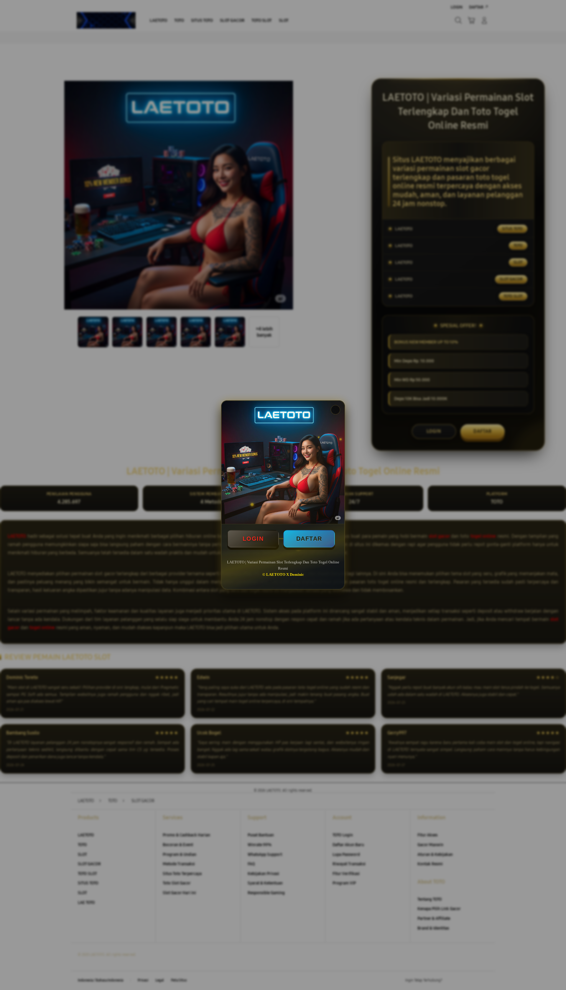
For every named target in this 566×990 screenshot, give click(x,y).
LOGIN (253, 538)
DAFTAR (309, 538)
